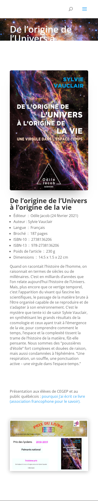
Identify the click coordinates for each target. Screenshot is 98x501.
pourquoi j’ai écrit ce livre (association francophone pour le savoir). (47, 399)
